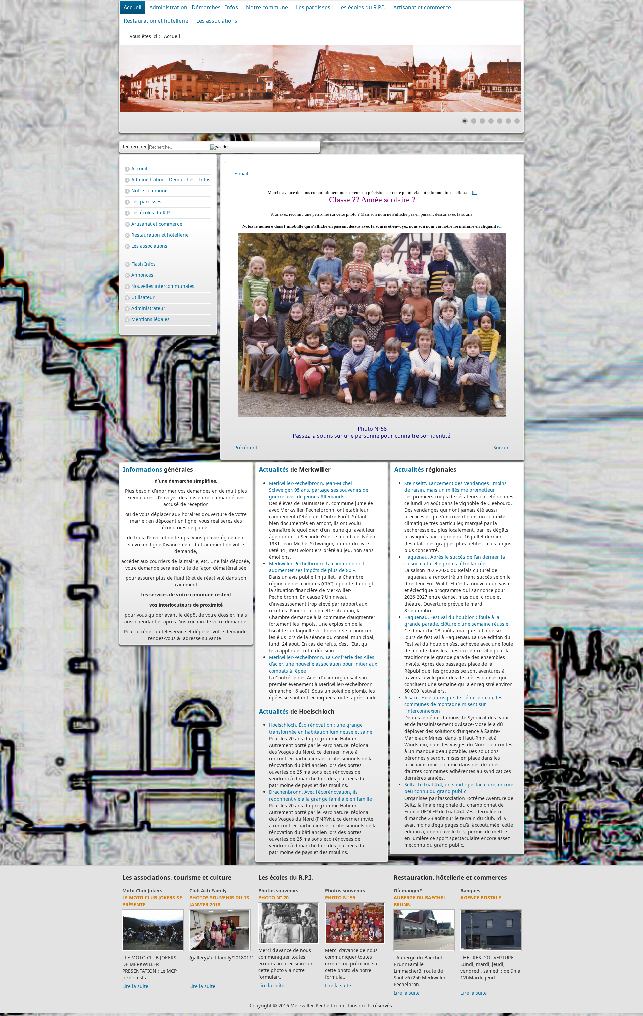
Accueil (132, 7)
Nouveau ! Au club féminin (146, 901)
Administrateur (148, 308)
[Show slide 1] (465, 121)
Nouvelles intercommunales (162, 286)
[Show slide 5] (499, 121)
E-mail (241, 173)
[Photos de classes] (288, 943)
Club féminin (137, 890)
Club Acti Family (208, 890)
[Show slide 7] (517, 121)
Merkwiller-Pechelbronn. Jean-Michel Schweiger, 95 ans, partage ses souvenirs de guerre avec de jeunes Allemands (318, 490)
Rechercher (134, 146)
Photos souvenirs (278, 890)
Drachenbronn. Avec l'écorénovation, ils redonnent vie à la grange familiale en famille (320, 795)
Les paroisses (313, 7)
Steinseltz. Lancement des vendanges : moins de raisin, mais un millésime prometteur (455, 486)
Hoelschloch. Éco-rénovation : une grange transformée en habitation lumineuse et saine (320, 728)
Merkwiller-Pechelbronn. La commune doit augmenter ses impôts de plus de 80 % (316, 566)
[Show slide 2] (473, 121)
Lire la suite (135, 986)
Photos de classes (282, 897)
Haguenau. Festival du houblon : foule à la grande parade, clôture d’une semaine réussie (456, 620)
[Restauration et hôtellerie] (490, 951)
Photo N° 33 (340, 897)
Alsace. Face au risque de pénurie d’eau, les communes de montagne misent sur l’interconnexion (453, 704)
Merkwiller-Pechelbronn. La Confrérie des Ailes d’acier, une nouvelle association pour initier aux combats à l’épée (323, 664)
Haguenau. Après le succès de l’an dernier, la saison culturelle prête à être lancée (454, 560)
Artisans (403, 890)
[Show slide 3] (482, 121)
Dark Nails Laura (416, 897)
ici (474, 192)
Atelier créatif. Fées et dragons (218, 901)
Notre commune (267, 7)
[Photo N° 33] (355, 943)
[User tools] (225, 162)
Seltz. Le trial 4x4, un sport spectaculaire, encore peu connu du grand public (458, 788)
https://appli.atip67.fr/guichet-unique (186, 595)
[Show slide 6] (508, 121)
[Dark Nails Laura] (424, 951)
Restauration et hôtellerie (156, 20)
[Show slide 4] (491, 121)
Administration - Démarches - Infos (193, 7)
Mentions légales (150, 319)
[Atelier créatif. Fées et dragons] (219, 951)
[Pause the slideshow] (501, 78)
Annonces (142, 275)
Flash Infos (143, 264)
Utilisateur (143, 297)
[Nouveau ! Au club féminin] (152, 951)
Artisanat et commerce (422, 7)
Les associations (216, 20)
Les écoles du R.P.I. (361, 7)
